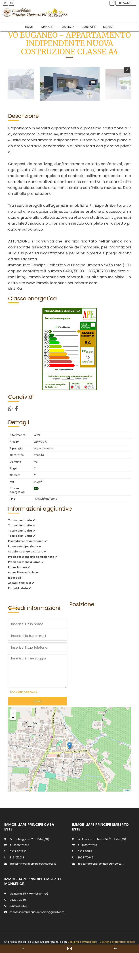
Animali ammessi (19, 583)
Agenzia (68, 27)
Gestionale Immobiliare (82, 942)
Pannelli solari (17, 567)
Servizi (108, 27)
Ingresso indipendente (23, 546)
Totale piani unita (20, 520)
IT (5, 3)
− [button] (13, 717)
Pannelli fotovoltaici (21, 572)
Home (29, 27)
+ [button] (13, 712)
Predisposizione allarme (24, 562)
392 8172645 (85, 857)
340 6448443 (18, 906)
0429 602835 (18, 851)
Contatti (88, 27)
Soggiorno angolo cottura (25, 551)
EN (11, 3)
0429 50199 (85, 851)
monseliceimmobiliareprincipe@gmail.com (37, 912)
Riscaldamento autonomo (25, 541)
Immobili (47, 27)
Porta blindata (18, 588)
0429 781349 (18, 900)
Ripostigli (14, 578)
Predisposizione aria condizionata (31, 557)
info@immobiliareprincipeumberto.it (33, 863)
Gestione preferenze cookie (117, 942)
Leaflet (127, 790)
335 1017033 (17, 857)
